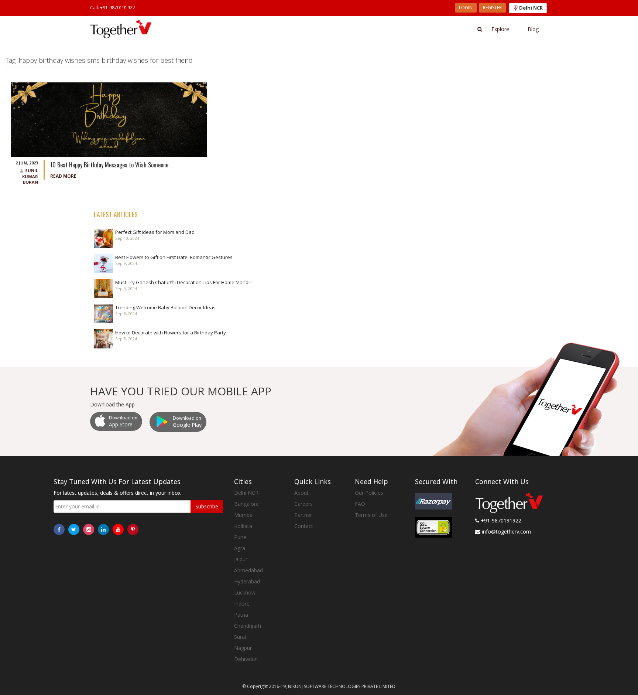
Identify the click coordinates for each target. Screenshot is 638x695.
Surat (240, 636)
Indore (242, 603)
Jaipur (240, 559)
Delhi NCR (246, 492)
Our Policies (369, 492)
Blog (533, 29)
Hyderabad (247, 581)
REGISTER (492, 7)
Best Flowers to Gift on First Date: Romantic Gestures (174, 257)
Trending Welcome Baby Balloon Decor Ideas (165, 307)
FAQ (360, 503)
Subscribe (206, 506)
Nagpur (243, 647)
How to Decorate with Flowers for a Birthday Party (170, 332)
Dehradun (246, 658)
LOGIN (466, 7)
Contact (303, 525)
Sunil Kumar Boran (30, 176)
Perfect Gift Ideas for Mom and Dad (155, 232)
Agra (239, 548)
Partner (303, 514)
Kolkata (243, 525)
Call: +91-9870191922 (112, 7)
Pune (240, 537)
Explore (500, 29)
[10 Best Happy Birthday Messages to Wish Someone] (109, 119)
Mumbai (244, 514)
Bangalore (246, 503)
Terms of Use (371, 514)
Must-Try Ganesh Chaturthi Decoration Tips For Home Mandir (183, 282)
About (301, 492)
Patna (241, 614)
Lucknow (244, 592)
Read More (63, 176)
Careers (303, 503)
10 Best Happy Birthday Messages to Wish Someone (109, 164)
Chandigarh (247, 625)
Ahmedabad (248, 570)
